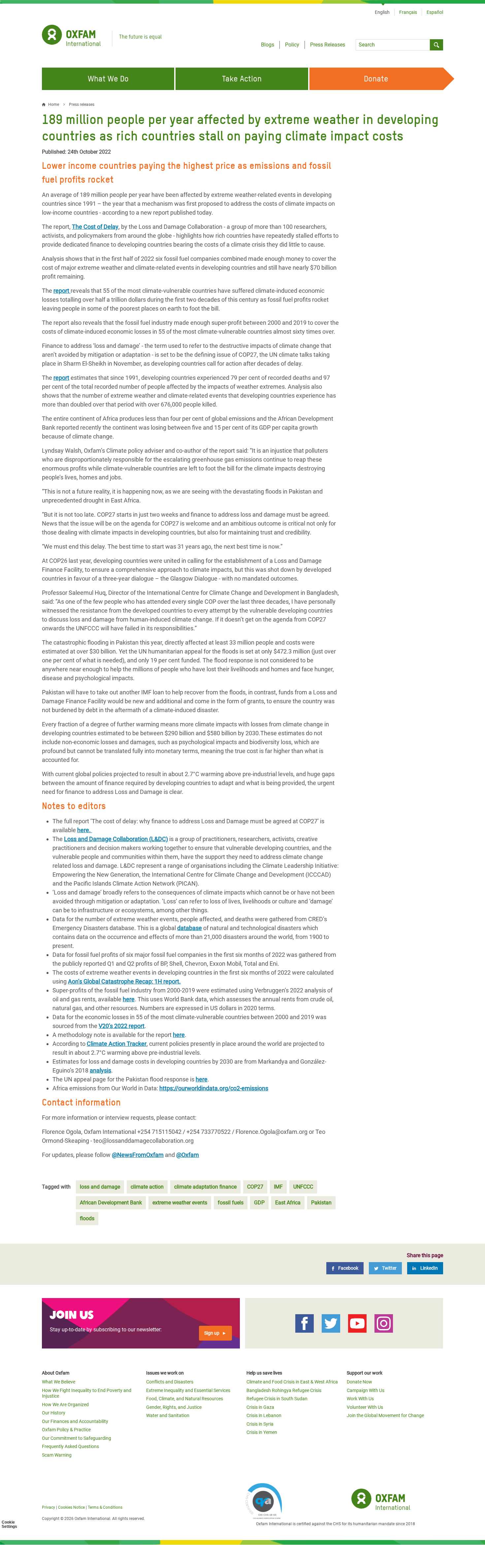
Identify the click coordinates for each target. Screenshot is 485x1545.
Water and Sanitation (167, 1415)
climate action (147, 1187)
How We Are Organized (65, 1404)
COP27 (255, 1187)
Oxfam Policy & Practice (66, 1429)
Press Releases (327, 45)
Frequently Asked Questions (70, 1446)
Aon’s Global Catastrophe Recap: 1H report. (124, 981)
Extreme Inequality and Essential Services (188, 1390)
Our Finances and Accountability (75, 1421)
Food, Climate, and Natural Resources (184, 1398)
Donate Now (359, 1381)
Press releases (81, 104)
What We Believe (58, 1381)
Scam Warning (57, 1455)
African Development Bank (111, 1202)
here (129, 999)
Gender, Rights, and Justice (174, 1407)
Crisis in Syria (260, 1424)
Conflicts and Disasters (169, 1381)
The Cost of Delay (95, 226)
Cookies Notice (71, 1507)
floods (87, 1218)
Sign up (211, 1333)
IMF (278, 1187)
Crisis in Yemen (261, 1432)
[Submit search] (436, 44)
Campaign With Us (365, 1390)
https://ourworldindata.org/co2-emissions (213, 1088)
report (62, 290)
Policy (292, 45)
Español (435, 12)
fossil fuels (230, 1202)
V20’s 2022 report (122, 1025)
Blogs (267, 45)
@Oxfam (187, 1154)
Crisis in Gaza (260, 1407)
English (382, 12)
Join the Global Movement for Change (385, 1415)
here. (84, 830)
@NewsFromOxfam (138, 1154)
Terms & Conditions (105, 1507)
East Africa (288, 1202)
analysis (100, 1070)
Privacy (48, 1507)
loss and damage (100, 1187)
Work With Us (360, 1398)
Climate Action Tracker (116, 1043)
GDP (259, 1202)
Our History (53, 1412)
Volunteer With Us (365, 1407)
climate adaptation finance (205, 1187)
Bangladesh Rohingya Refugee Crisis (283, 1390)
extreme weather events (179, 1202)
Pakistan (321, 1202)
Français (408, 12)
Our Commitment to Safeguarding (76, 1438)
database (189, 927)
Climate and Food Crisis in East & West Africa (292, 1381)
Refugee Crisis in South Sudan (276, 1398)
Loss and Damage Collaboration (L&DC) (116, 838)
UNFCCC (303, 1187)
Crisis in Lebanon (263, 1415)
